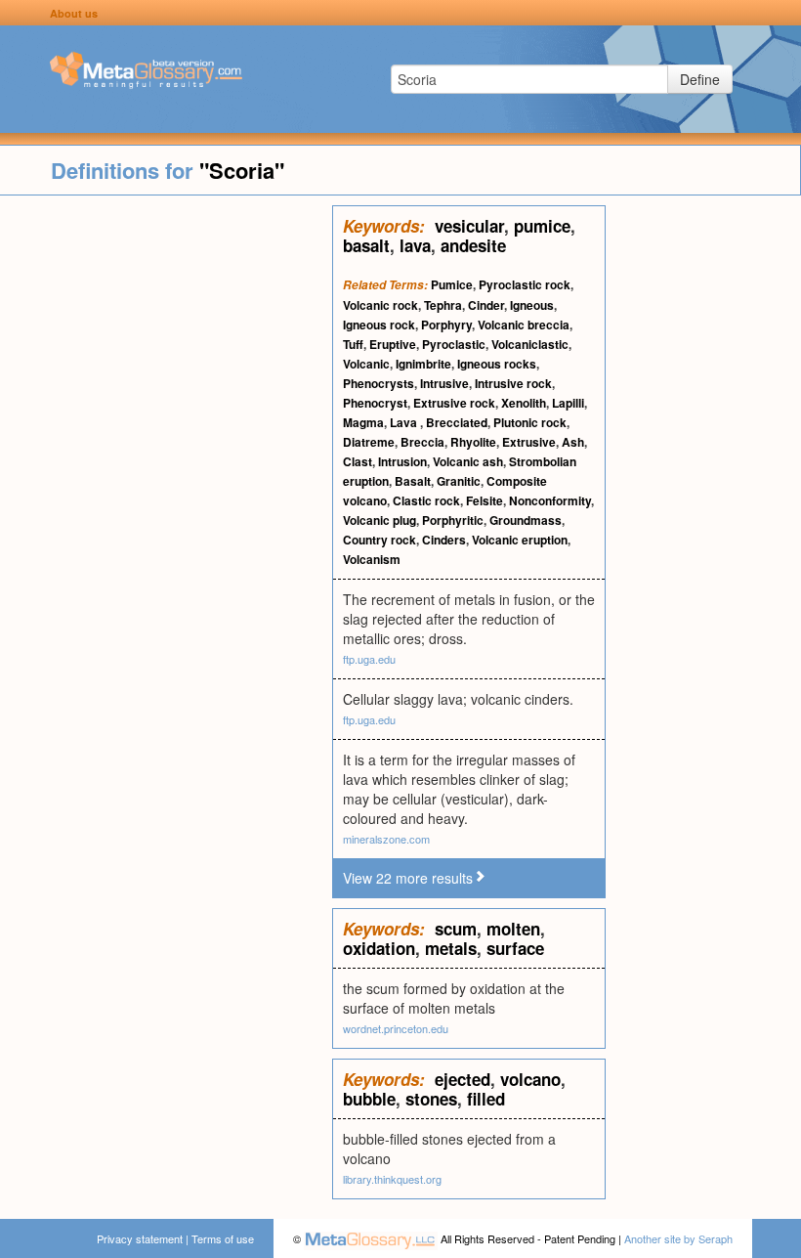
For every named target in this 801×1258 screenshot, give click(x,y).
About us (74, 13)
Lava (405, 422)
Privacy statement (140, 1238)
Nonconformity (550, 500)
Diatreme (369, 442)
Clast (357, 461)
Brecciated (456, 422)
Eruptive (392, 344)
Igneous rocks (496, 363)
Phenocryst (375, 403)
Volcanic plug (379, 520)
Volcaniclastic (530, 344)
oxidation (379, 948)
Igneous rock (379, 324)
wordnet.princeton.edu (395, 1028)
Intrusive (444, 383)
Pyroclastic (453, 344)
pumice (542, 226)
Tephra (443, 305)
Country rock (379, 539)
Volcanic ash (468, 461)
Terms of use (222, 1238)
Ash (573, 442)
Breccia (422, 442)
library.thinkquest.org (392, 1179)
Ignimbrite (423, 363)
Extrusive (529, 442)
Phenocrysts (378, 383)
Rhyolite (473, 442)
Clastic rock (426, 500)
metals (451, 948)
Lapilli (568, 403)
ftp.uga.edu (369, 659)
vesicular (469, 226)
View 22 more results (408, 878)
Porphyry (446, 324)
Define (700, 79)
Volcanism (371, 559)
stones (431, 1098)
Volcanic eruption (520, 539)
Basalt (413, 481)
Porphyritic (453, 520)
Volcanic (366, 363)
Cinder (486, 305)
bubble (369, 1098)
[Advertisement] (166, 498)
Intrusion (402, 461)
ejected (462, 1079)
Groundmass (525, 520)
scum (456, 928)
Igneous (532, 305)
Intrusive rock (513, 383)
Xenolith (523, 403)
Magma (363, 422)
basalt (366, 245)
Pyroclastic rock (524, 284)
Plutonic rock (530, 422)
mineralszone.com (386, 838)
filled (486, 1098)
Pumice (452, 284)
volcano (530, 1079)
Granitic (459, 481)
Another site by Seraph (678, 1238)
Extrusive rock (454, 403)
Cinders (444, 539)
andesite (473, 245)
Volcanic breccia (523, 324)
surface (515, 948)
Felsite (484, 500)
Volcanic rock (380, 305)
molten (513, 928)
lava (415, 245)
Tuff (353, 344)
